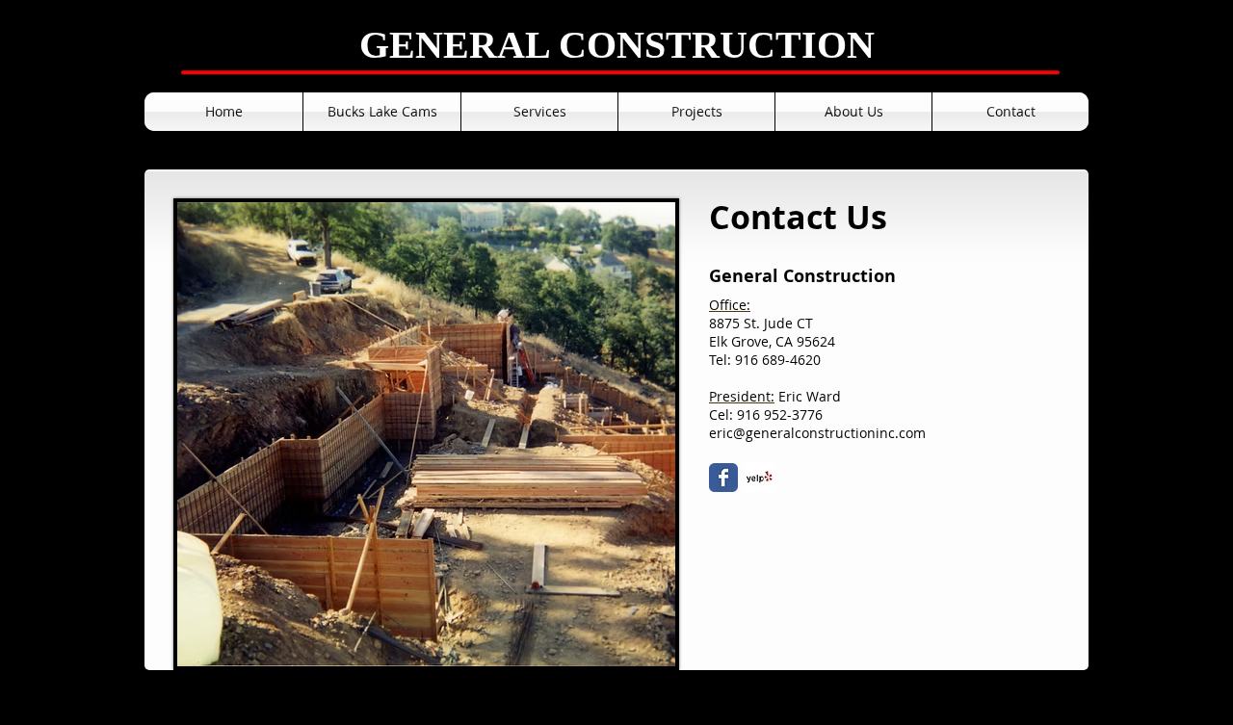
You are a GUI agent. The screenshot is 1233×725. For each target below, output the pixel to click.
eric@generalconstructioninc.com (817, 433)
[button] (381, 111)
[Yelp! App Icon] (759, 477)
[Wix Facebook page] (723, 477)
